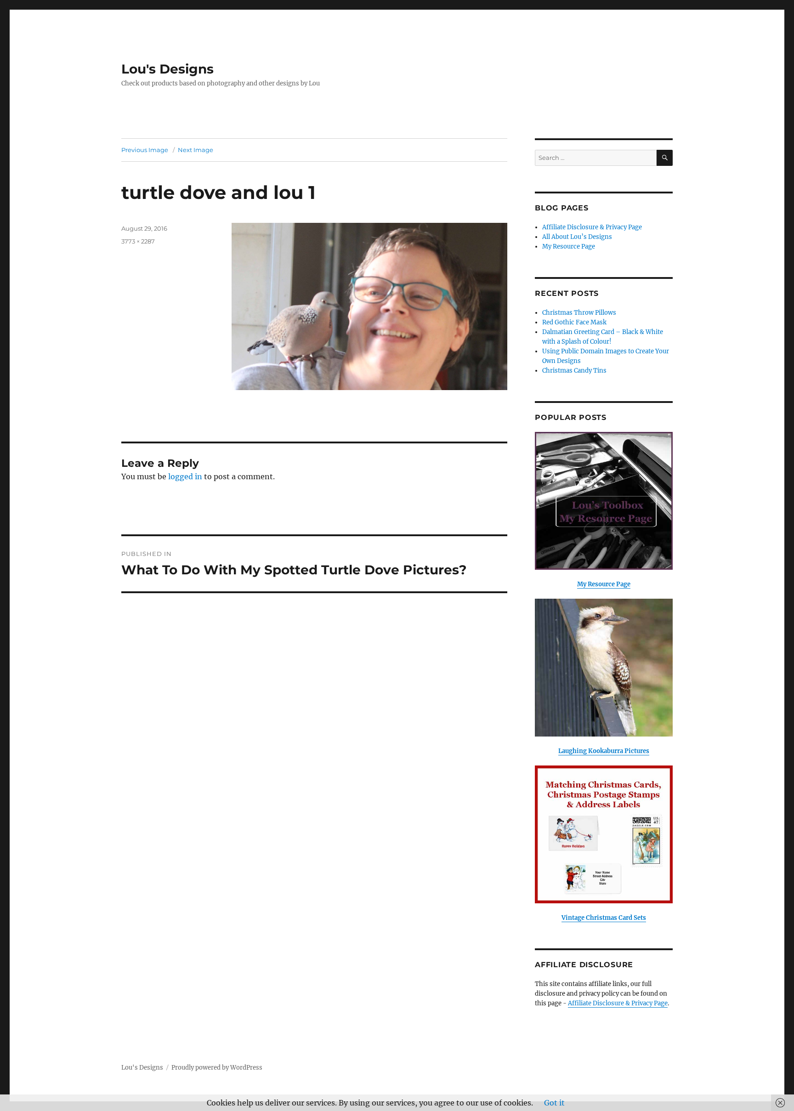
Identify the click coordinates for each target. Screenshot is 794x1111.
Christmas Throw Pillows (579, 313)
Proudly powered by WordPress (216, 1067)
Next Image (195, 149)
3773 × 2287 (138, 241)
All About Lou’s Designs (577, 237)
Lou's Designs (167, 69)
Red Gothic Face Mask (574, 322)
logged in (185, 476)
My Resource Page (568, 246)
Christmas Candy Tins (574, 370)
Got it (554, 1102)
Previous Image (144, 149)
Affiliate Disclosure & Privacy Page (592, 227)
